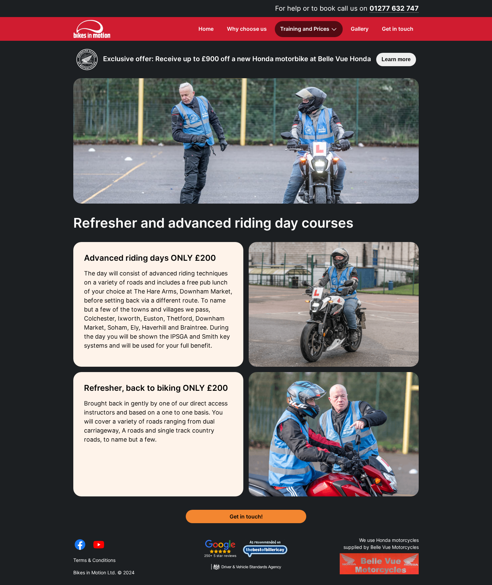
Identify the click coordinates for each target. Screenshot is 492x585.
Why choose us (247, 28)
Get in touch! (246, 516)
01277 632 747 (394, 8)
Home (206, 28)
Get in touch (397, 28)
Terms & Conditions (94, 560)
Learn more (396, 59)
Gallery (359, 28)
